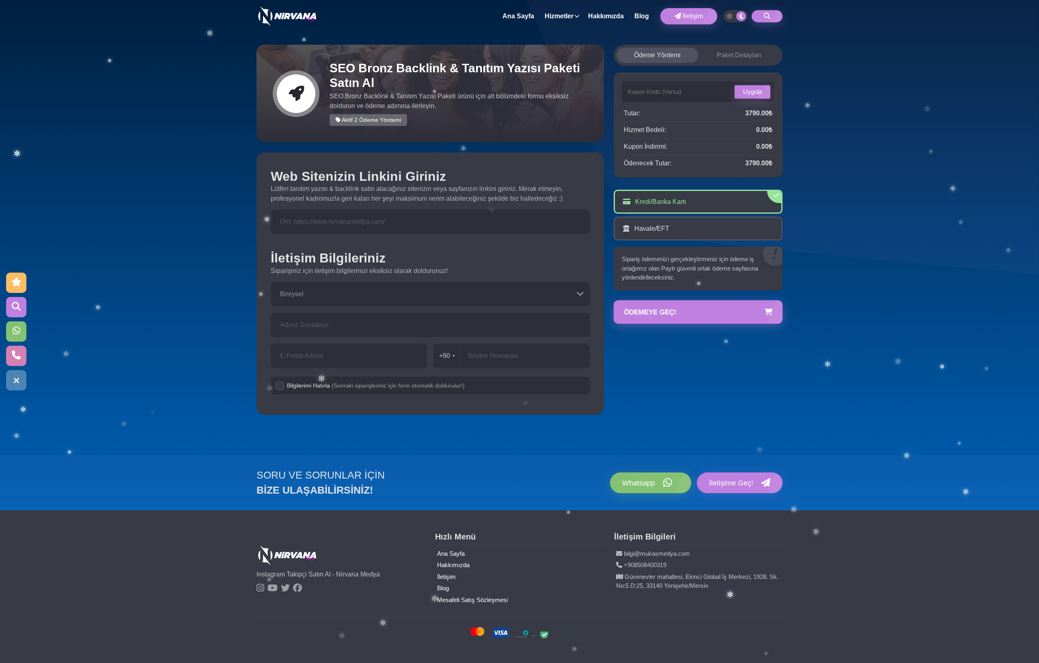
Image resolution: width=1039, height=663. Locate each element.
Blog (641, 16)
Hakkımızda (606, 16)
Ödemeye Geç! (650, 312)
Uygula (752, 91)
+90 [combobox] (444, 355)
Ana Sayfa (518, 16)
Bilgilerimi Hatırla (376, 385)
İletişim (692, 16)
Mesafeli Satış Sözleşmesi (472, 599)
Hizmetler (559, 16)
